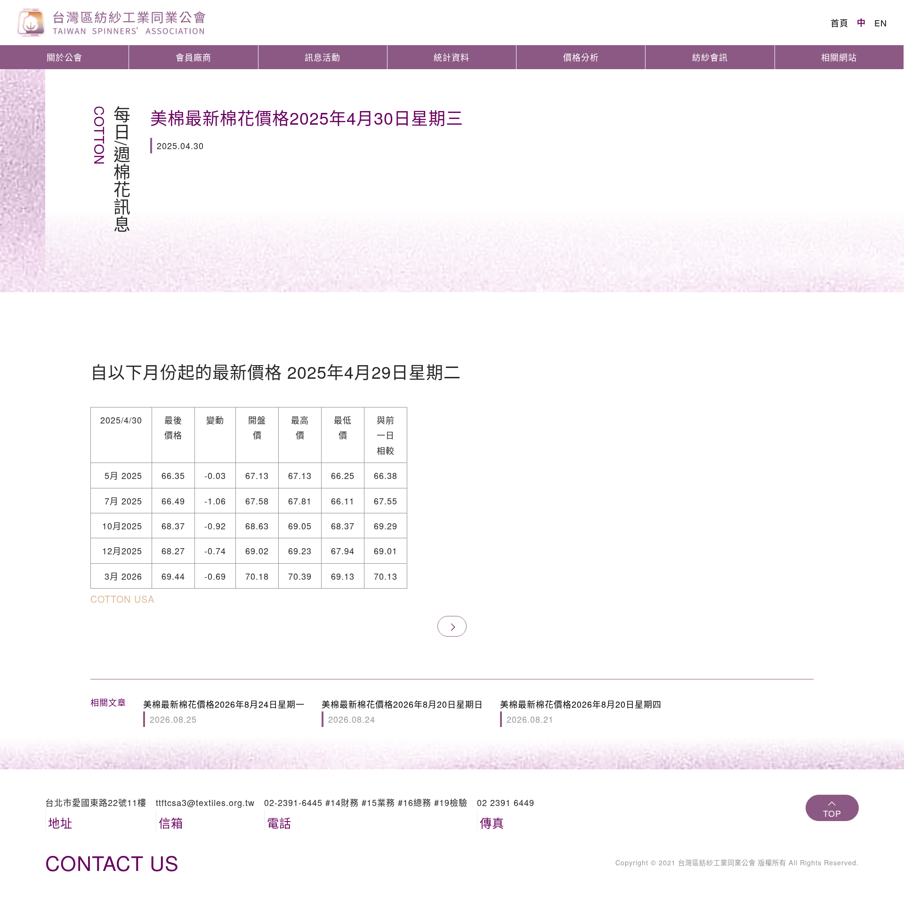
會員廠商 (193, 57)
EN (880, 22)
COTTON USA (122, 599)
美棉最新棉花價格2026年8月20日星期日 (402, 711)
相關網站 (839, 57)
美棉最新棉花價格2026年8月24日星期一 (224, 711)
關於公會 (64, 57)
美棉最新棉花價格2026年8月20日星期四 (581, 711)
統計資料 (451, 57)
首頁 (839, 22)
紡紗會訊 (710, 57)
